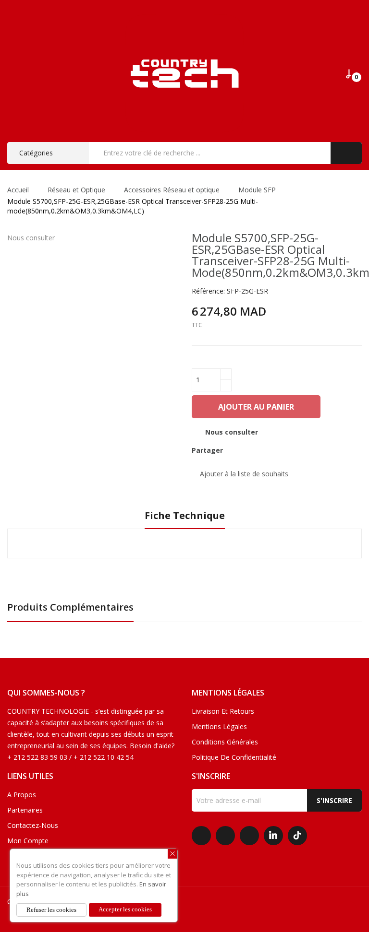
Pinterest (268, 450)
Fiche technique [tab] (185, 516)
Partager (236, 450)
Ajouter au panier (256, 406)
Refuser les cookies (51, 909)
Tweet (252, 450)
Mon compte (28, 840)
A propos (21, 794)
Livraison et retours (223, 711)
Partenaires (25, 809)
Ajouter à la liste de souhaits (244, 473)
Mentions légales (219, 726)
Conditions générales (225, 741)
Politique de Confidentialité (234, 757)
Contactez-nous (32, 825)
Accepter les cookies (125, 909)
